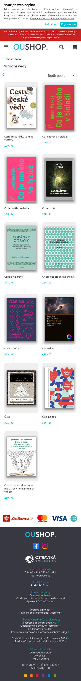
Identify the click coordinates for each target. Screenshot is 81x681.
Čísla (7, 417)
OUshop (7, 59)
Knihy (18, 59)
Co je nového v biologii (55, 137)
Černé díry (48, 348)
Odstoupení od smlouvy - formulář (41, 626)
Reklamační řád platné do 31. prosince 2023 (40, 641)
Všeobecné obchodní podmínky (40, 623)
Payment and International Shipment (40, 613)
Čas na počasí (12, 348)
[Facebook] (36, 545)
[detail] (21, 105)
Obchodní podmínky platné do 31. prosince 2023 (40, 638)
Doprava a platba (40, 609)
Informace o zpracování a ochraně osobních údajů (40, 632)
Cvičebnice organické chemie (58, 277)
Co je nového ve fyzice (16, 208)
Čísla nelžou (49, 417)
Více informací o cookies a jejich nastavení (52, 18)
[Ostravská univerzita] (40, 558)
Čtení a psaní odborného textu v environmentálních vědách (19, 488)
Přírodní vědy (14, 66)
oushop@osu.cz (41, 576)
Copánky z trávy (13, 277)
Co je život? (48, 208)
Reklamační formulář (40, 629)
